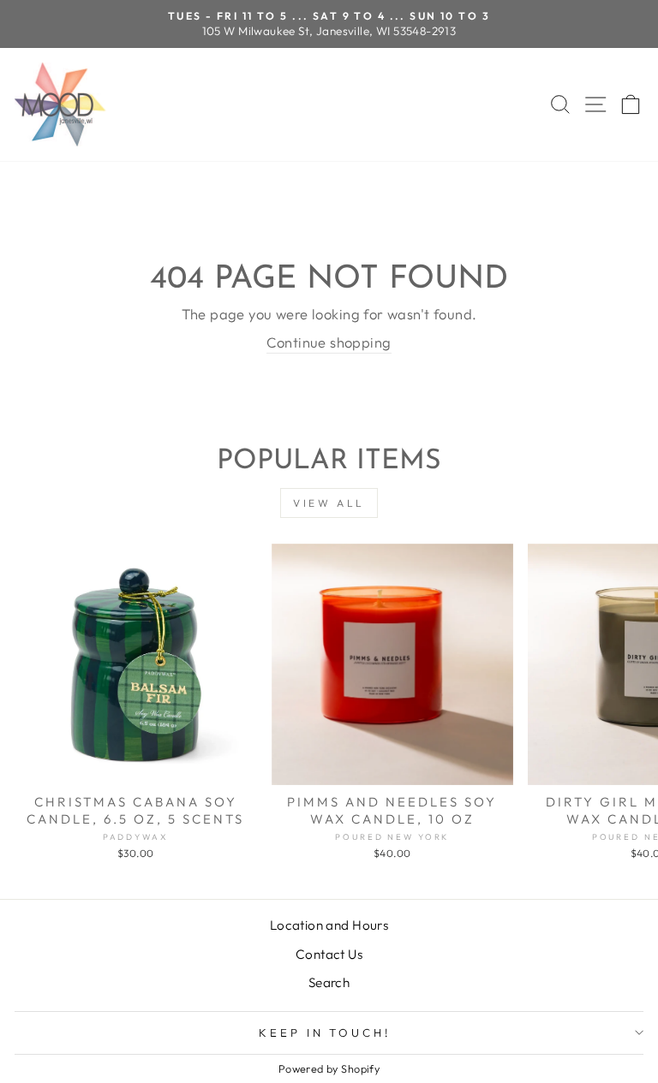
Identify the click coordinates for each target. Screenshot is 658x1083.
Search (329, 982)
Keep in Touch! (325, 1032)
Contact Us (329, 954)
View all (329, 503)
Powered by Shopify (329, 1068)
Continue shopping (328, 342)
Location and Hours (329, 925)
